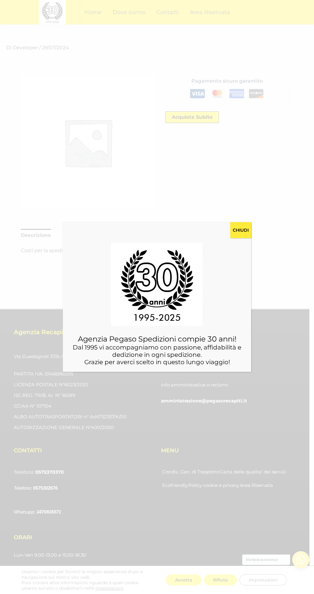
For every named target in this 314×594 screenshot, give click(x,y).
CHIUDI (241, 230)
